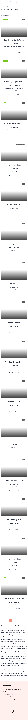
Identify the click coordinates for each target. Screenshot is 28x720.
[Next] (20, 620)
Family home (14, 243)
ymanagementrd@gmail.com (12, 699)
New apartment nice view (14, 598)
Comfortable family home (14, 440)
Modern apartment (14, 204)
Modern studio (14, 322)
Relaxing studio (14, 283)
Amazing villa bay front (14, 362)
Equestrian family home (14, 480)
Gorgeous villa (14, 401)
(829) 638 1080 (9, 694)
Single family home (14, 165)
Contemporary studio (14, 519)
